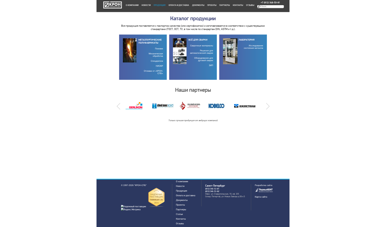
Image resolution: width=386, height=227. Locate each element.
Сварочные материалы (201, 45)
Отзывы (250, 5)
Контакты (238, 5)
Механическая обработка (156, 54)
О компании (132, 5)
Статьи (179, 214)
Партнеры (224, 5)
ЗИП (211, 65)
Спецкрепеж (157, 61)
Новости (146, 5)
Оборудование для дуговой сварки (203, 59)
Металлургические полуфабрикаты (150, 41)
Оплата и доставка (179, 5)
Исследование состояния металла (253, 46)
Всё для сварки (197, 39)
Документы (198, 5)
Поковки (159, 48)
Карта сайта (261, 196)
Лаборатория (247, 39)
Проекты (211, 5)
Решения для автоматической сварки (201, 51)
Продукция (160, 5)
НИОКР (159, 66)
